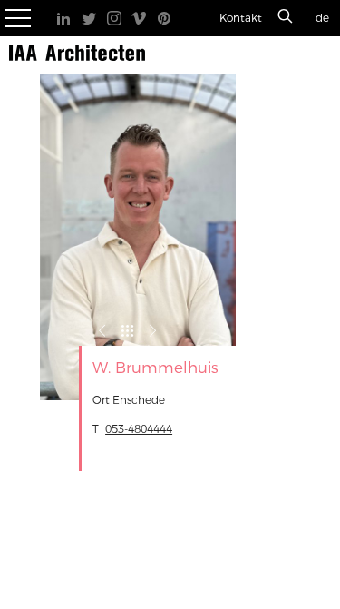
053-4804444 (138, 429)
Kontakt (240, 18)
